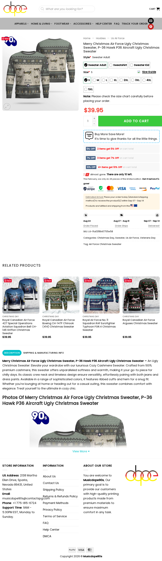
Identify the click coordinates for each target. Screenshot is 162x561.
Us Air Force (118, 38)
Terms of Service (55, 516)
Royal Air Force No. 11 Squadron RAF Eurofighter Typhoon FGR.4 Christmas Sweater (99, 325)
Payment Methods (56, 503)
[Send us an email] (151, 21)
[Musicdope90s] (16, 9)
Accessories (82, 24)
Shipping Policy (53, 490)
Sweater (120, 237)
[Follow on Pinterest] (151, 27)
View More (79, 451)
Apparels (20, 24)
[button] (154, 8)
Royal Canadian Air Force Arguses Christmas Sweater (140, 321)
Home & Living (40, 24)
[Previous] (2, 308)
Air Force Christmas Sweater (105, 244)
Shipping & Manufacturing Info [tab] (43, 352)
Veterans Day (148, 237)
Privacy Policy (52, 510)
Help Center (104, 24)
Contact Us (51, 483)
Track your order (135, 24)
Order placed (90, 225)
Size (86, 72)
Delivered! (154, 225)
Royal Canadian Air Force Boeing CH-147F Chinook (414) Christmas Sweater (58, 323)
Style (87, 57)
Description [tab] (12, 352)
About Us (49, 476)
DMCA (47, 536)
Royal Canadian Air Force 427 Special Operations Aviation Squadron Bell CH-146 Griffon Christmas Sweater (19, 326)
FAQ (116, 24)
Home (86, 38)
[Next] (159, 308)
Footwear (61, 24)
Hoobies (101, 38)
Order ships (121, 225)
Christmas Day (105, 237)
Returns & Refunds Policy (60, 496)
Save (7, 38)
